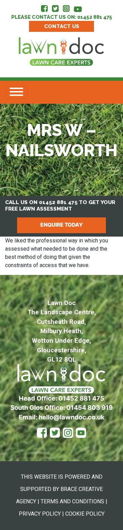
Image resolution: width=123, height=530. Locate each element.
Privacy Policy (40, 513)
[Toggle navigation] (16, 92)
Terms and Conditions (72, 501)
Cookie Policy (85, 513)
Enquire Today (61, 225)
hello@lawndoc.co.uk (72, 417)
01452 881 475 (94, 17)
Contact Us (61, 26)
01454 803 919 (89, 407)
